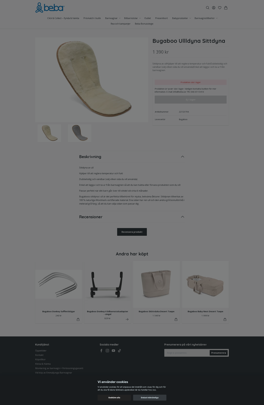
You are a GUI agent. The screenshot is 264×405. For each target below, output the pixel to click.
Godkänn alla (114, 397)
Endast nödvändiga (150, 397)
